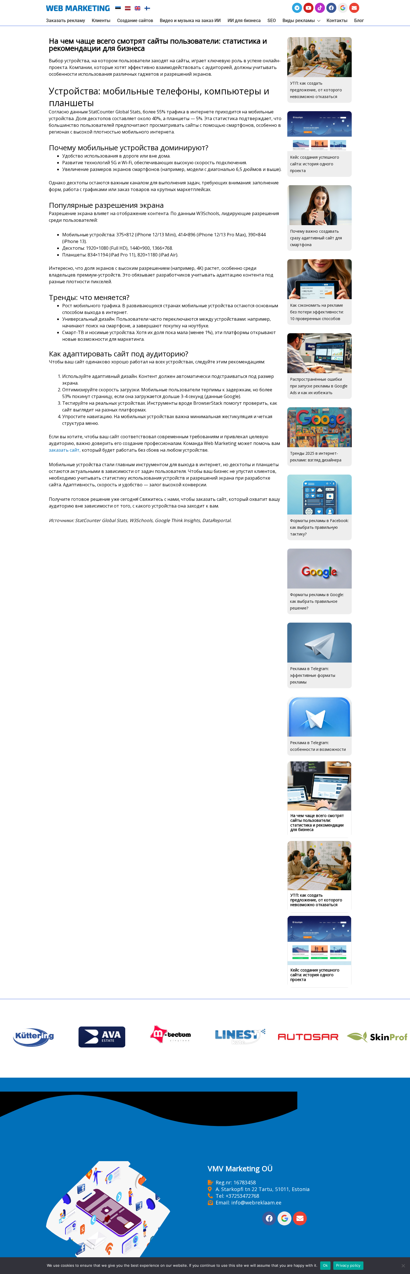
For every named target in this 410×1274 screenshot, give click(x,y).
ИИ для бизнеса (244, 20)
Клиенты (101, 20)
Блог (359, 20)
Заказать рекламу (65, 20)
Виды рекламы (299, 20)
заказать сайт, (65, 450)
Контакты (337, 20)
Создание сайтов (135, 20)
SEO (271, 20)
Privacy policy (348, 1265)
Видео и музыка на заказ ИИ (190, 20)
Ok (325, 1265)
